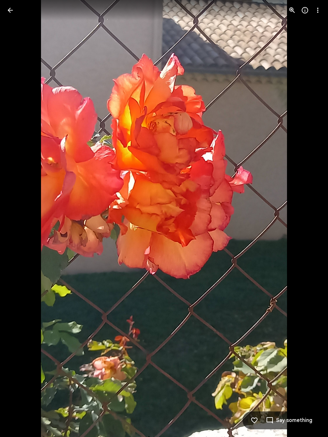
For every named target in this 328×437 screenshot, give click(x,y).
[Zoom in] (292, 10)
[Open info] (305, 10)
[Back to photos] (10, 10)
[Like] (254, 420)
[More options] (317, 10)
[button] (18, 218)
